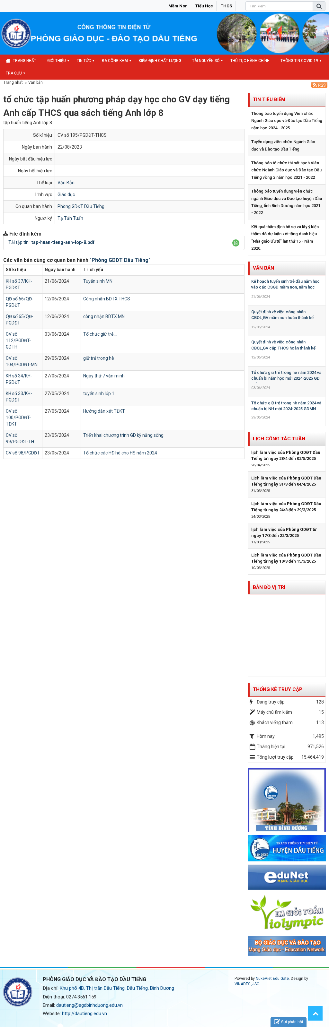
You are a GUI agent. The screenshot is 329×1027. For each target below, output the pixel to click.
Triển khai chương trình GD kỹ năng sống (123, 435)
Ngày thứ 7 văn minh (104, 375)
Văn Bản (66, 182)
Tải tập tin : (51, 242)
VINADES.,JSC (247, 984)
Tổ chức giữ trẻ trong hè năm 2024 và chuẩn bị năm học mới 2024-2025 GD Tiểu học (286, 378)
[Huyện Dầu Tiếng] (287, 847)
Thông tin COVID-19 (299, 60)
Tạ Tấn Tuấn (70, 218)
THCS (226, 6)
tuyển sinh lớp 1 (98, 393)
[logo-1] (287, 912)
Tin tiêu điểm (269, 99)
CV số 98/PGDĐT (23, 452)
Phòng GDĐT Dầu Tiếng (81, 206)
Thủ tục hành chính (250, 60)
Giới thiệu (56, 60)
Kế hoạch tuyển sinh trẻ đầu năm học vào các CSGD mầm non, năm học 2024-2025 (285, 287)
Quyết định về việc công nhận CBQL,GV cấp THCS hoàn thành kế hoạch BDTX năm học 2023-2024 (283, 348)
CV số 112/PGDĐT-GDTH (18, 341)
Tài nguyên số (205, 60)
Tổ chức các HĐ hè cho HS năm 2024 (120, 452)
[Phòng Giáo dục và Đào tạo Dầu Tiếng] (16, 33)
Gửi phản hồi (292, 1022)
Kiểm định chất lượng (160, 60)
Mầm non (178, 6)
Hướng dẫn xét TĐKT (104, 411)
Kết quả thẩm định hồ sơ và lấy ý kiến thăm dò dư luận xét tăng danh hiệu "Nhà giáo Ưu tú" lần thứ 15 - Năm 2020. (285, 237)
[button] (235, 243)
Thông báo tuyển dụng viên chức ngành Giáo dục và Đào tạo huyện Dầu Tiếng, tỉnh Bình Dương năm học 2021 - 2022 (286, 202)
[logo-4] (287, 876)
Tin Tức (84, 60)
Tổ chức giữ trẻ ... (100, 334)
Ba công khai (115, 60)
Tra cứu (14, 73)
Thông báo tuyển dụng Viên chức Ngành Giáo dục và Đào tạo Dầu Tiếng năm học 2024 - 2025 (286, 120)
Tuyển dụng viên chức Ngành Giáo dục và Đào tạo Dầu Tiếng (283, 145)
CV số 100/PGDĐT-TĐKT (18, 418)
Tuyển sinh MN (97, 281)
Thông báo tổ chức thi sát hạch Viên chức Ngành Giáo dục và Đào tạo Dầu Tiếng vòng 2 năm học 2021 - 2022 (286, 170)
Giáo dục (66, 194)
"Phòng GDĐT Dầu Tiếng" (120, 260)
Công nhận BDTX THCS (106, 298)
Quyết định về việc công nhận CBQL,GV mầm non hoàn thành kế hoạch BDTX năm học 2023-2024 (282, 317)
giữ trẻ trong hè (98, 358)
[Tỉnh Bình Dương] (287, 799)
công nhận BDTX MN (104, 316)
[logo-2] (287, 945)
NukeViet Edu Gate (272, 978)
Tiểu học (204, 6)
